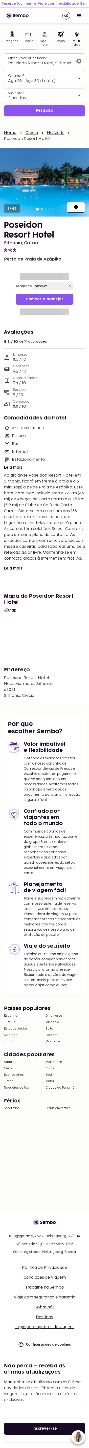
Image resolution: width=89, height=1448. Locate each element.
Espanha (10, 1016)
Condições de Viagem (44, 1277)
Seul (48, 1075)
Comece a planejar (44, 299)
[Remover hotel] (79, 61)
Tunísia (9, 1041)
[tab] (12, 39)
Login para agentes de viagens (44, 1327)
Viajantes (16, 93)
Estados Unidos (15, 1029)
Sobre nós (45, 1307)
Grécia (31, 133)
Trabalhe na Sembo (44, 1287)
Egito (49, 1029)
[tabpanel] (44, 84)
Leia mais (13, 467)
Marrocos (52, 1041)
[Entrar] (66, 16)
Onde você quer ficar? (27, 58)
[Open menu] (79, 16)
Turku (49, 1081)
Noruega (11, 1035)
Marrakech (53, 1062)
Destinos (44, 1317)
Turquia (9, 1022)
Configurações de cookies (48, 1344)
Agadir (9, 1062)
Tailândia (52, 1022)
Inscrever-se (44, 1428)
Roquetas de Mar (17, 1088)
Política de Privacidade (44, 1267)
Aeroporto (24, 286)
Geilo (8, 1068)
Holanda (52, 1035)
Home (10, 133)
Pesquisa (44, 110)
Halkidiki (55, 133)
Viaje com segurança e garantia (44, 1297)
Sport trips (11, 1108)
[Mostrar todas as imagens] (76, 207)
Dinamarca (53, 1016)
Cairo (49, 1068)
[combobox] (40, 63)
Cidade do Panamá (59, 1088)
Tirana (9, 1081)
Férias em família (57, 1108)
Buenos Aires (13, 1075)
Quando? (16, 76)
